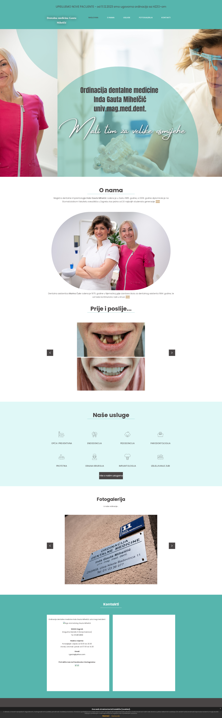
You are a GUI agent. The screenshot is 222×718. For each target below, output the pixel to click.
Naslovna (93, 17)
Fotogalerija (146, 17)
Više (158, 201)
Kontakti (166, 17)
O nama (110, 17)
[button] (50, 353)
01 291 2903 (78, 635)
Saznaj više (116, 716)
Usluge (126, 17)
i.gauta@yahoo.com (77, 654)
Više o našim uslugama (111, 475)
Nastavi (105, 716)
